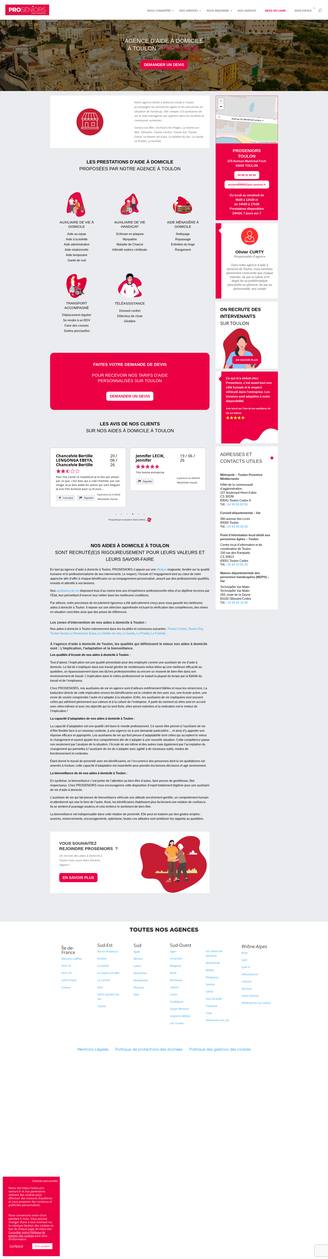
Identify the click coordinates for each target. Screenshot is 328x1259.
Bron (245, 953)
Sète (136, 994)
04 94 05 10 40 (238, 602)
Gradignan (177, 1001)
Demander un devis (164, 65)
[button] (221, 101)
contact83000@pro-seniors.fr (247, 184)
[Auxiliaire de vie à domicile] (76, 226)
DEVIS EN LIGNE (275, 10)
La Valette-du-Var (109, 633)
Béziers (138, 958)
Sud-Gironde (214, 998)
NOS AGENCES (247, 10)
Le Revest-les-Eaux (82, 633)
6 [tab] (144, 514)
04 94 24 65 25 (238, 564)
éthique (162, 569)
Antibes (102, 958)
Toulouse (211, 1006)
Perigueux (212, 977)
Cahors (174, 987)
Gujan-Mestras (179, 1009)
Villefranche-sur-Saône (256, 1003)
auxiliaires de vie (67, 590)
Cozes (173, 994)
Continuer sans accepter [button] (45, 1180)
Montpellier (141, 980)
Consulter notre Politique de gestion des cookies (27, 1234)
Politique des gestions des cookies (220, 1049)
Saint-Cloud (69, 980)
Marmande (213, 963)
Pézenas (139, 987)
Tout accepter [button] (42, 1246)
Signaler (88, 497)
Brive (173, 973)
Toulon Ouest (59, 633)
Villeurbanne (250, 974)
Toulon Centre (177, 628)
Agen (173, 951)
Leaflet (254, 142)
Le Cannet (103, 980)
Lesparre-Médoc (180, 1016)
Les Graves (177, 1023)
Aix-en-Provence (107, 951)
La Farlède (158, 633)
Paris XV (67, 973)
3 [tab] (127, 514)
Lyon (245, 960)
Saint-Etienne (250, 995)
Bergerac (175, 965)
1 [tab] (115, 514)
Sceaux (66, 987)
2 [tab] (121, 514)
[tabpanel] (88, 477)
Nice (100, 987)
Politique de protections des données (148, 1049)
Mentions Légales (96, 1049)
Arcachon (176, 958)
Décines (247, 988)
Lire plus (68, 497)
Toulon (101, 1006)
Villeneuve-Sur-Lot (217, 1020)
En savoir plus (78, 877)
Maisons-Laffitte (72, 958)
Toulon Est (195, 628)
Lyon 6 (246, 967)
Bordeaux (176, 980)
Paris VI (66, 965)
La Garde (128, 633)
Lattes (137, 966)
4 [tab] (133, 514)
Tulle (209, 1013)
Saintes (210, 984)
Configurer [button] (16, 1246)
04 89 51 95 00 (247, 175)
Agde (137, 951)
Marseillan (140, 973)
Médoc (210, 970)
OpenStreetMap (264, 142)
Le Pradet (142, 633)
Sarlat (209, 991)
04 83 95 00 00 (238, 526)
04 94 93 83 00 (238, 504)
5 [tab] (138, 514)
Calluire (247, 981)
